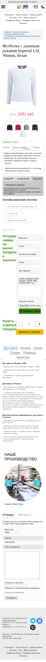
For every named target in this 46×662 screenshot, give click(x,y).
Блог (20, 18)
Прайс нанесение (30, 18)
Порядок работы (36, 15)
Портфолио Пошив (13, 20)
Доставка (13, 18)
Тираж (21, 262)
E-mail (21, 246)
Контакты (23, 23)
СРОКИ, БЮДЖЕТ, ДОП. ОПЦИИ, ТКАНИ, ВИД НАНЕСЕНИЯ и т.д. (29, 281)
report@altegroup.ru (20, 627)
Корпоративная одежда (15, 34)
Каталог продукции (21, 32)
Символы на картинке (14, 583)
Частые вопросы (22, 15)
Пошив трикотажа (13, 504)
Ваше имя (23, 238)
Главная (7, 32)
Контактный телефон (27, 254)
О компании (9, 15)
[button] (37, 483)
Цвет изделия (24, 271)
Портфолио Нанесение (31, 20)
